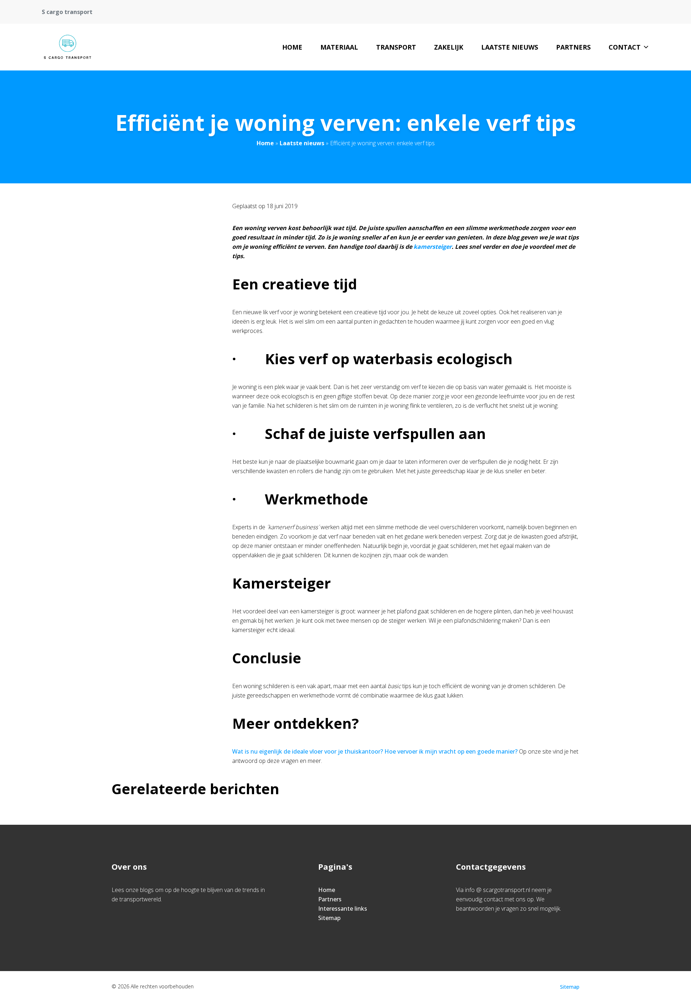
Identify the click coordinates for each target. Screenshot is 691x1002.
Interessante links (342, 908)
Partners (573, 47)
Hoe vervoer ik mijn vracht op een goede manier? (451, 751)
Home (292, 47)
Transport (396, 47)
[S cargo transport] (71, 47)
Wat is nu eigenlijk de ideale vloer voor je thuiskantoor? (307, 751)
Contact (625, 47)
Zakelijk (448, 47)
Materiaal (339, 47)
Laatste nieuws (509, 47)
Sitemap (329, 918)
